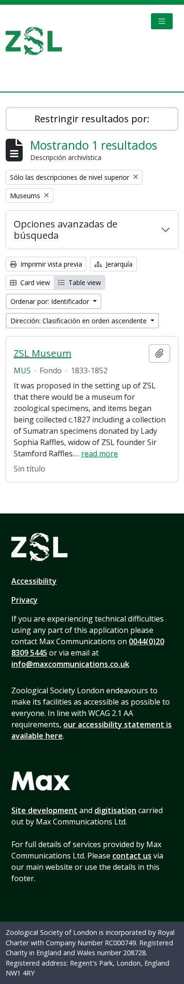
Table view (84, 282)
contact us (131, 855)
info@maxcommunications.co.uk (70, 664)
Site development (44, 810)
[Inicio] (37, 41)
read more (99, 453)
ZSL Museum (42, 353)
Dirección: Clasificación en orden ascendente (79, 320)
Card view (34, 282)
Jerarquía (118, 264)
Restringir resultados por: (92, 118)
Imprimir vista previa (50, 264)
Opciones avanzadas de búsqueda (65, 230)
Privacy (24, 600)
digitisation (115, 810)
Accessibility (34, 581)
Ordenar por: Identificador (50, 301)
